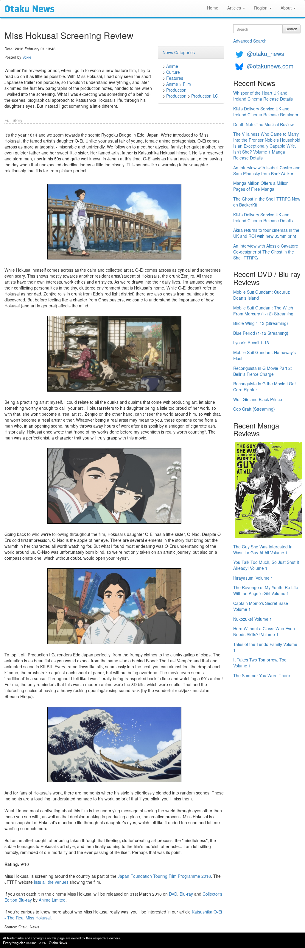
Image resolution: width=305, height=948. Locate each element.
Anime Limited (52, 900)
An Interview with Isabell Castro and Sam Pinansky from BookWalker (267, 170)
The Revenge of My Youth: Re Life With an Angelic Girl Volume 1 (265, 590)
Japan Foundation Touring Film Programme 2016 (164, 876)
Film (187, 84)
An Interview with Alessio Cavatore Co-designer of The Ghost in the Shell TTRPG (265, 252)
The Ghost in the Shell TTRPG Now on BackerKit (266, 202)
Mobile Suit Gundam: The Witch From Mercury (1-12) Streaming (263, 311)
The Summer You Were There (261, 675)
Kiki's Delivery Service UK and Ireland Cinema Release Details (263, 217)
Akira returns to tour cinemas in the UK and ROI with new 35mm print (266, 233)
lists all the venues (51, 882)
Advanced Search (250, 41)
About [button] (287, 8)
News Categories (179, 52)
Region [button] (261, 8)
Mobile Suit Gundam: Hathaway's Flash (264, 355)
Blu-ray (186, 894)
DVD (173, 894)
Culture (173, 72)
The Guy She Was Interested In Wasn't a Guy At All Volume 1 (262, 550)
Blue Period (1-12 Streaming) (260, 333)
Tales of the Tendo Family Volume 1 (265, 647)
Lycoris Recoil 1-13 (251, 342)
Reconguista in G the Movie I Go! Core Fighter (264, 386)
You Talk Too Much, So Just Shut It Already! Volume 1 (266, 565)
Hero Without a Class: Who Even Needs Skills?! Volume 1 (264, 631)
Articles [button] (234, 8)
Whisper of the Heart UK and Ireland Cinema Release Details (263, 96)
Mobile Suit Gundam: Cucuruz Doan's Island (261, 295)
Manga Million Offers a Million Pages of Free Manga (261, 186)
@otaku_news (265, 53)
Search (291, 28)
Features (174, 78)
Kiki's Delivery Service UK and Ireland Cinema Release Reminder (265, 112)
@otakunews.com (270, 66)
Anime (172, 66)
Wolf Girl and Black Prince (257, 399)
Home (212, 8)
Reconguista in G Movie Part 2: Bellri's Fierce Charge (262, 371)
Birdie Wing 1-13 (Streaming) (260, 323)
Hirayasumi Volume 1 (253, 578)
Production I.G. (205, 96)
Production (176, 90)
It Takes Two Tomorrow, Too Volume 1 (260, 663)
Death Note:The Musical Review (263, 124)
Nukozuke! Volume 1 (252, 619)
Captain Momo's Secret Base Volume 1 (260, 606)
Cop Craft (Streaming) (254, 409)
